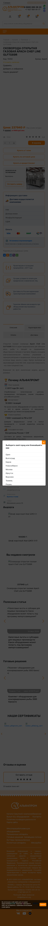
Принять (43, 904)
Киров (8, 462)
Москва (9, 469)
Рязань (9, 484)
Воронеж (10, 477)
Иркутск (9, 473)
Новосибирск (12, 466)
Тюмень (9, 480)
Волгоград (10, 458)
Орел (8, 454)
